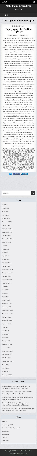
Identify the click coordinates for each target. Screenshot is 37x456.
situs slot (5, 422)
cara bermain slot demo (9, 152)
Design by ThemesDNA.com (19, 454)
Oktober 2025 (6, 235)
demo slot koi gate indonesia (23, 156)
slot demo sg (24, 165)
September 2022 (7, 361)
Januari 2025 (6, 266)
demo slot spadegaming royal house (18, 158)
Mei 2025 (5, 252)
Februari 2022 (7, 375)
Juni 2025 (5, 249)
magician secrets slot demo (18, 164)
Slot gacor (5, 440)
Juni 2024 (5, 290)
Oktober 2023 (6, 317)
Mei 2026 (5, 212)
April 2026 (5, 215)
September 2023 (7, 320)
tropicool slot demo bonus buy (25, 167)
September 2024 (7, 280)
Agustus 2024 (6, 283)
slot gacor (5, 431)
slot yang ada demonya (9, 167)
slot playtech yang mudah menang (24, 166)
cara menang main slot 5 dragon (18, 154)
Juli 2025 (5, 246)
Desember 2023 (7, 310)
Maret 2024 (6, 300)
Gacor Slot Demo (19, 26)
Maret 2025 (6, 259)
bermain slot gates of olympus (25, 150)
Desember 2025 (7, 229)
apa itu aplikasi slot (14, 149)
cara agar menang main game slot (23, 151)
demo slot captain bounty (19, 155)
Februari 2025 (7, 263)
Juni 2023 (5, 331)
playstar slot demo (14, 165)
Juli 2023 (5, 327)
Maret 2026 (6, 218)
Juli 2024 (5, 286)
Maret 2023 (6, 341)
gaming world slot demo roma (22, 162)
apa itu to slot (25, 149)
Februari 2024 (7, 303)
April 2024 (5, 297)
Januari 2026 (6, 225)
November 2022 (7, 354)
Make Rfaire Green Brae (18, 5)
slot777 (4, 437)
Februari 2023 (7, 344)
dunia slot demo (14, 160)
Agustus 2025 (6, 242)
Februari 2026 (7, 222)
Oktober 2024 (6, 276)
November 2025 (7, 232)
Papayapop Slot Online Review (19, 30)
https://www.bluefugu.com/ (11, 428)
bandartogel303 (7, 425)
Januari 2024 (6, 307)
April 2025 (5, 256)
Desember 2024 (7, 269)
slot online (5, 434)
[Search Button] (34, 2)
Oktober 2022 (6, 358)
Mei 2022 (5, 365)
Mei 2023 (5, 334)
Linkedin (25, 174)
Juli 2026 (5, 205)
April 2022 (5, 368)
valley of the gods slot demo (12, 169)
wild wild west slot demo (22, 170)
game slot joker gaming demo (16, 161)
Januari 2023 (6, 348)
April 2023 (5, 337)
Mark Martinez (13, 35)
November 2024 (7, 273)
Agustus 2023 (6, 324)
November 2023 (7, 314)
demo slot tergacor (26, 159)
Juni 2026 (5, 208)
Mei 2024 (5, 293)
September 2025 (7, 239)
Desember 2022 (7, 351)
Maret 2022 (6, 371)
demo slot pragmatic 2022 (23, 157)
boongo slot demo (8, 151)
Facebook (17, 174)
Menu (5, 2)
